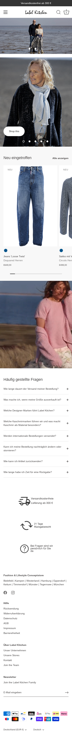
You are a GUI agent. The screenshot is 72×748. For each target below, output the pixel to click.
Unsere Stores (11, 655)
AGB (6, 623)
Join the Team (11, 665)
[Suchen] (58, 13)
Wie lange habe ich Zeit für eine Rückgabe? (27, 472)
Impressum (9, 628)
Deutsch (37, 729)
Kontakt (7, 660)
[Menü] (5, 12)
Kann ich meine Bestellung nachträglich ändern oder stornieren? (32, 448)
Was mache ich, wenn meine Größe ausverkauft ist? (32, 399)
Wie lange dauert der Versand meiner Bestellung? (31, 388)
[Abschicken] (67, 692)
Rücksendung (11, 608)
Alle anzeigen (60, 158)
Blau (6, 250)
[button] (29, 48)
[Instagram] (13, 592)
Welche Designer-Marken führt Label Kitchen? (29, 410)
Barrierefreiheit (11, 633)
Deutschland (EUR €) (13, 729)
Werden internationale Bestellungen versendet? (29, 435)
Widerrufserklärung (14, 613)
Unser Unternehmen (14, 650)
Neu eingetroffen (17, 158)
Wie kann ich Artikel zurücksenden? (23, 461)
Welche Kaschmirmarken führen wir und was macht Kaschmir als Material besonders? (31, 423)
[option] (36, 36)
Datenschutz (10, 618)
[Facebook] (5, 592)
